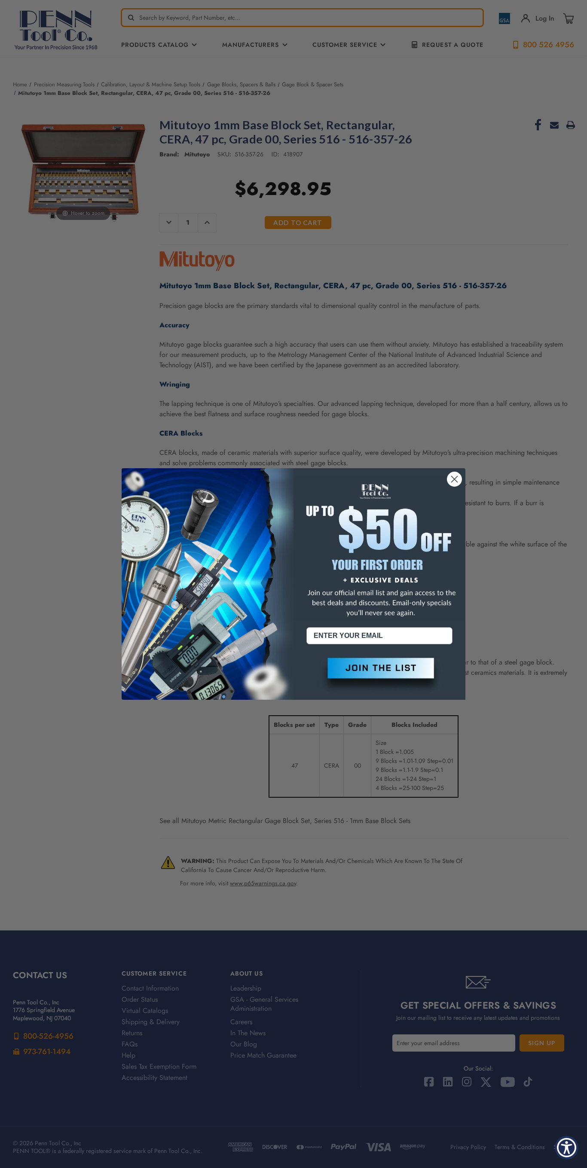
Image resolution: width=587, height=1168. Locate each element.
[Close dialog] (454, 479)
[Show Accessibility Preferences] (566, 1147)
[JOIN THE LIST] (379, 675)
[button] (379, 675)
